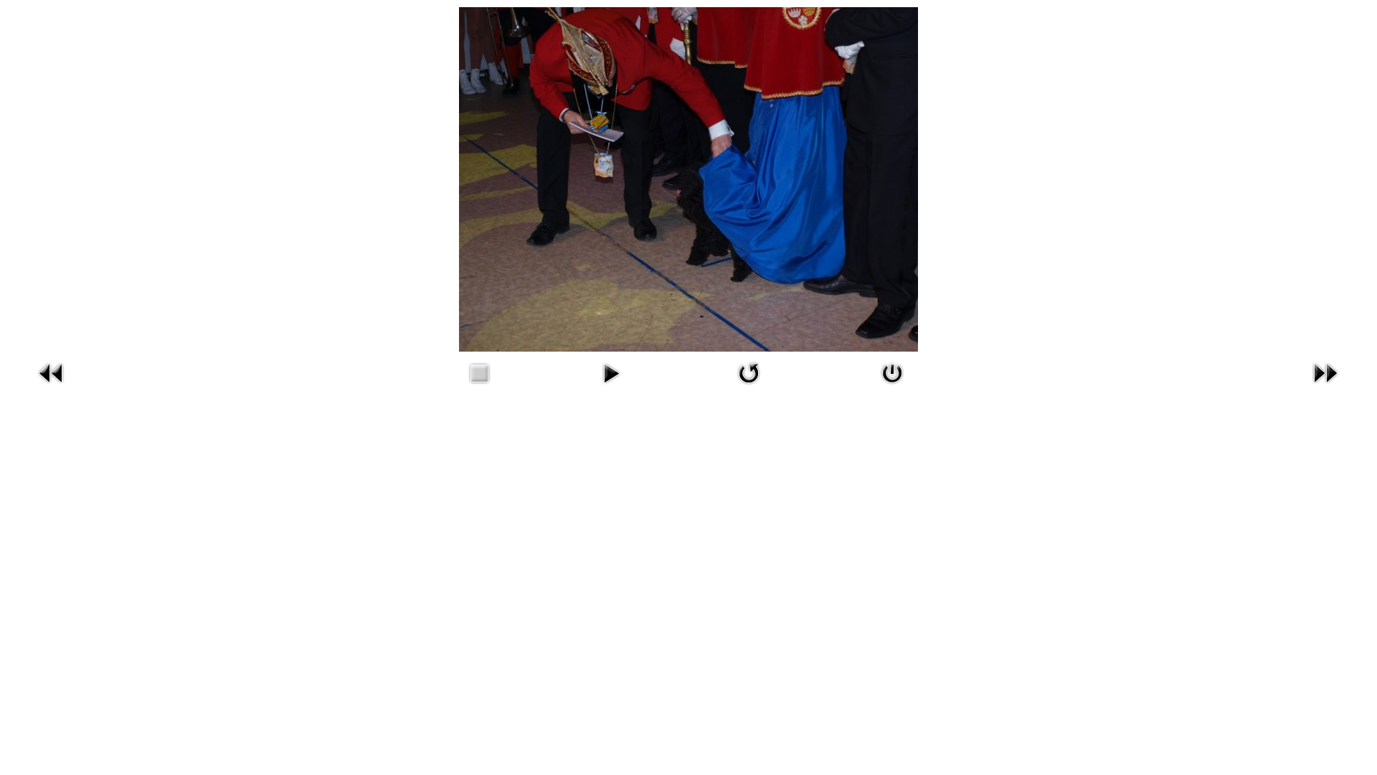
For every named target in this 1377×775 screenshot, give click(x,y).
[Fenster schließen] (892, 387)
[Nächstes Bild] (1325, 387)
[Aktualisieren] (748, 387)
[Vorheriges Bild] (51, 387)
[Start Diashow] (611, 387)
